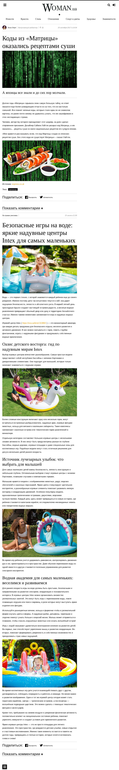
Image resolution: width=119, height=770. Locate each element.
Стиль (38, 18)
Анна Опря (12, 27)
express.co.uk (18, 184)
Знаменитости (109, 18)
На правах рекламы (10, 215)
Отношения (53, 18)
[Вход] (113, 5)
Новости (10, 18)
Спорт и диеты (73, 18)
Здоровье (91, 18)
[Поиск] (109, 5)
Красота (24, 18)
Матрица (12, 189)
